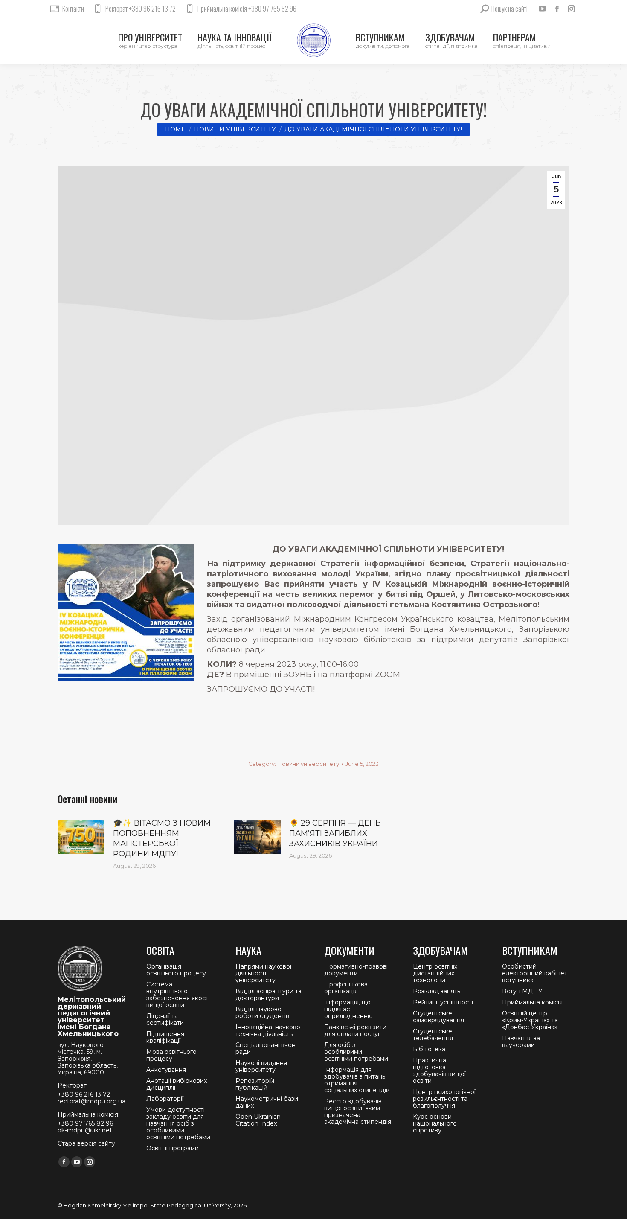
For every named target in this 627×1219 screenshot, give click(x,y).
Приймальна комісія (532, 1002)
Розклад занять (436, 991)
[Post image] (81, 837)
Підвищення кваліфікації (165, 1037)
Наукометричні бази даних (266, 1102)
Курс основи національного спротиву (435, 1123)
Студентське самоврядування (438, 1017)
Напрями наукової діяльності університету (263, 973)
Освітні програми (172, 1148)
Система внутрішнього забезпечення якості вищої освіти (178, 994)
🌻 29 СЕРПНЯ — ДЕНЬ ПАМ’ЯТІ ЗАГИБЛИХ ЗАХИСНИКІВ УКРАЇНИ (335, 833)
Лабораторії (164, 1099)
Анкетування (166, 1070)
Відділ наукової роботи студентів (262, 1012)
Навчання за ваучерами (521, 1041)
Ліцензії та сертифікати (165, 1019)
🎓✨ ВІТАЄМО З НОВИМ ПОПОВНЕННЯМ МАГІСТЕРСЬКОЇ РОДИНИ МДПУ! (162, 838)
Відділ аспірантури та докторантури (268, 994)
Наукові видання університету (261, 1066)
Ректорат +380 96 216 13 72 (140, 8)
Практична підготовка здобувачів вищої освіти (439, 1070)
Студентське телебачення (433, 1034)
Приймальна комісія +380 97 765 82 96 (246, 8)
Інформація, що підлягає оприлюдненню (348, 1009)
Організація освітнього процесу (176, 970)
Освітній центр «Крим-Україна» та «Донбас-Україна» (530, 1020)
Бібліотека (429, 1049)
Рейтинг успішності (443, 1002)
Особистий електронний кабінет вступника (534, 973)
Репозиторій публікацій (254, 1084)
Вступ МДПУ (522, 991)
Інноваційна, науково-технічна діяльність (268, 1030)
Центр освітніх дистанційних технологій (435, 973)
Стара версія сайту (86, 1143)
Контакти (73, 8)
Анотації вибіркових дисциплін (176, 1084)
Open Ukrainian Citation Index (258, 1120)
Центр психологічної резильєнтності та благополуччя (444, 1098)
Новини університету (308, 763)
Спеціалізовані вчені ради (266, 1048)
